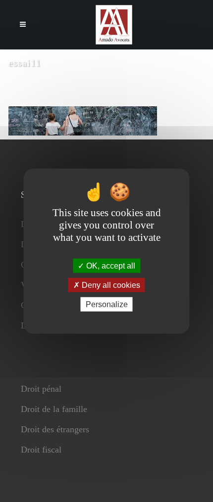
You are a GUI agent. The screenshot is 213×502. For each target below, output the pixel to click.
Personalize (107, 304)
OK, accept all (109, 265)
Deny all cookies (110, 284)
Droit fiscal (41, 450)
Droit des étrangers (55, 429)
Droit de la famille (54, 409)
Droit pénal (41, 389)
